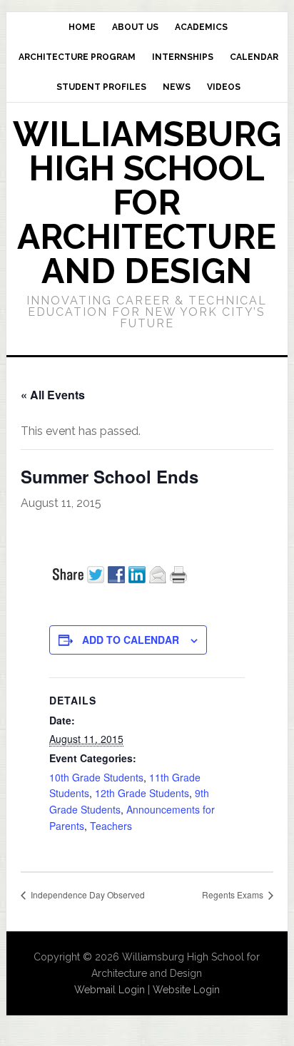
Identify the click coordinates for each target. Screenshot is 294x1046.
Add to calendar (130, 639)
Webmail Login (109, 989)
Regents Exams (233, 894)
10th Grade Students (96, 777)
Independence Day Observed (87, 894)
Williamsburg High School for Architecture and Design (147, 202)
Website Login (186, 989)
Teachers (111, 826)
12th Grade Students (142, 793)
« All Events (53, 394)
